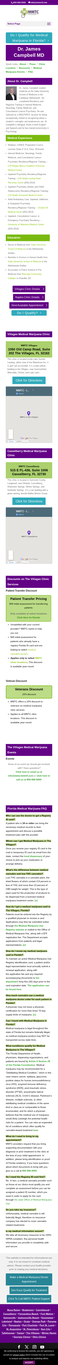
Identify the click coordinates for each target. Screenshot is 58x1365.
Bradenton (28, 1310)
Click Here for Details (28, 617)
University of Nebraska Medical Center (26, 224)
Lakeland (7, 1321)
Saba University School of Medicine (24, 261)
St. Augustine (13, 1329)
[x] (36, 900)
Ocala (27, 1321)
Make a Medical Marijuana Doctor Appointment (29, 1279)
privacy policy (19, 1355)
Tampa (20, 1333)
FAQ (30, 72)
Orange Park (39, 1321)
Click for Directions (29, 380)
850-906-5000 (19, 2)
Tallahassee (8, 1333)
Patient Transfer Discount (21, 590)
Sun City (45, 1329)
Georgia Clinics (22, 1337)
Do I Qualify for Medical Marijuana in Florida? (29, 37)
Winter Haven (49, 1333)
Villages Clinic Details (27, 289)
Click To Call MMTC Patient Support (29, 1298)
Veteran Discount (16, 681)
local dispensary (33, 856)
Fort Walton (47, 1314)
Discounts (24, 68)
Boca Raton (13, 1310)
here (35, 1130)
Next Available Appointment (27, 305)
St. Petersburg (31, 1329)
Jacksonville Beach (28, 1317)
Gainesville (9, 1317)
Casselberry (9, 1314)
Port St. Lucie (47, 1325)
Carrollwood (42, 1310)
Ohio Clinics (39, 1337)
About (22, 64)
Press (32, 64)
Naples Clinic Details (27, 297)
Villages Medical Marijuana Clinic (28, 334)
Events (10, 758)
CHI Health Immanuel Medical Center (25, 195)
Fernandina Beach (28, 1314)
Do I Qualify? (27, 313)
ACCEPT (29, 1362)
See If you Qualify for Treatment (29, 1290)
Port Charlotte (30, 1325)
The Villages (33, 1333)
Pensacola (14, 1325)
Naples (18, 1321)
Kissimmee (47, 1317)
